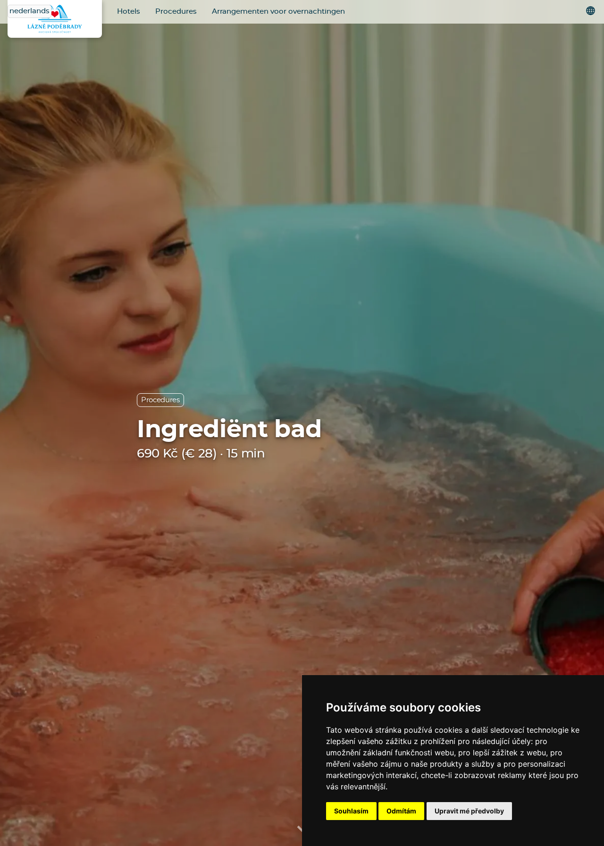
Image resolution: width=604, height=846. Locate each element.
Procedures (176, 11)
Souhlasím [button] (351, 811)
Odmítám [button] (401, 811)
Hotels (128, 11)
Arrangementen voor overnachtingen (278, 11)
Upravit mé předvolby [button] (469, 811)
